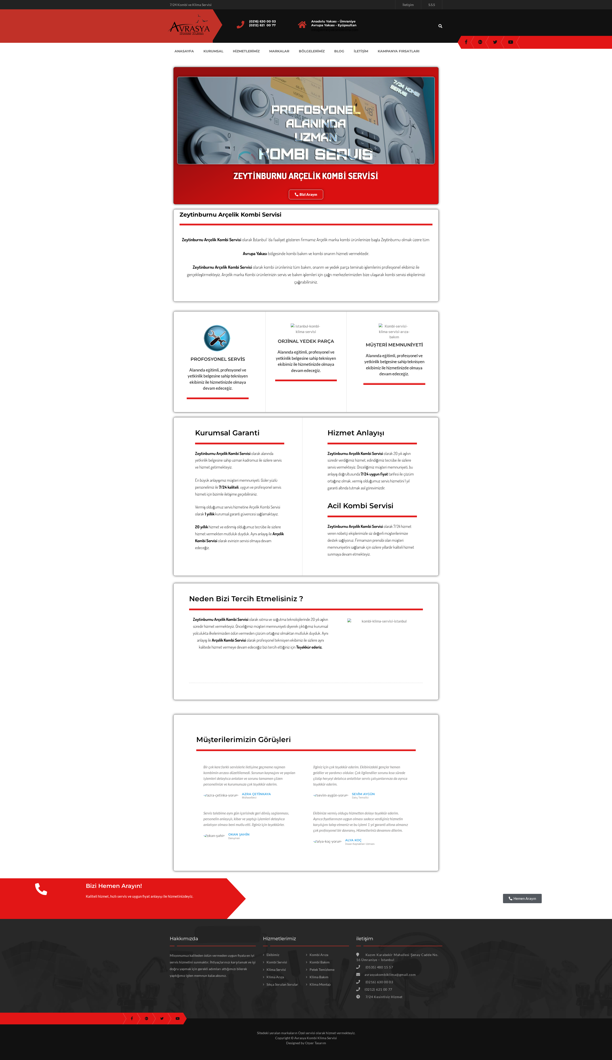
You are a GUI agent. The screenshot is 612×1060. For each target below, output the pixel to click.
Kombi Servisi (270, 506)
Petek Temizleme (322, 969)
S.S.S (431, 5)
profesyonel (265, 640)
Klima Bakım (319, 977)
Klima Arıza (275, 977)
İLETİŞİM (361, 51)
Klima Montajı (320, 984)
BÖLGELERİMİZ (312, 51)
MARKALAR (279, 51)
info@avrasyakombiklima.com (334, 29)
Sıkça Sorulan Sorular (282, 984)
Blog (339, 51)
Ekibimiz (273, 955)
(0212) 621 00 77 (262, 25)
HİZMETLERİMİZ (246, 51)
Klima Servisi (276, 969)
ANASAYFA (184, 51)
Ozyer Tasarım (315, 1043)
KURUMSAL (213, 51)
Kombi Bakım (320, 962)
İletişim (408, 5)
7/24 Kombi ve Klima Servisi (191, 5)
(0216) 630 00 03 (262, 21)
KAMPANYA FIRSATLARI (399, 51)
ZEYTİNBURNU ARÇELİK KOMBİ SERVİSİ (306, 175)
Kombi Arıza (319, 955)
